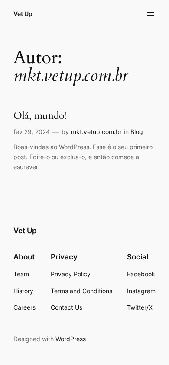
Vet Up (22, 13)
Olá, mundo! (39, 116)
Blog (136, 131)
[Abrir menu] (150, 14)
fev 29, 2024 (31, 131)
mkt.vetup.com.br (96, 131)
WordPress (70, 339)
